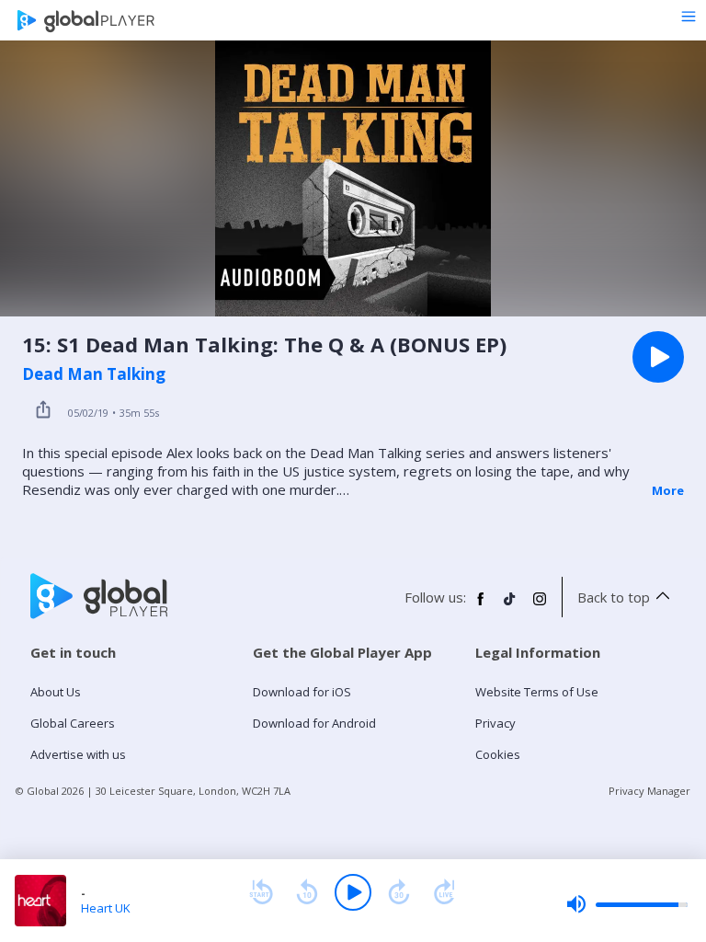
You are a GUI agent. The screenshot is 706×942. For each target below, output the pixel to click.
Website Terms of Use (536, 692)
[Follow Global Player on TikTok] (510, 606)
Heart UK (106, 908)
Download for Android (314, 723)
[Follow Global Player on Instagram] (539, 606)
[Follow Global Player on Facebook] (481, 606)
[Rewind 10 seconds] (307, 892)
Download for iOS (302, 692)
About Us (55, 692)
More (668, 490)
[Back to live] (445, 892)
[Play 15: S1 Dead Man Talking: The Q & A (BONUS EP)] (658, 357)
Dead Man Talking (93, 374)
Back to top (613, 597)
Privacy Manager (649, 791)
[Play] (353, 892)
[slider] (627, 904)
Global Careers (72, 723)
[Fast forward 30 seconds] (399, 892)
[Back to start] (261, 892)
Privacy (495, 723)
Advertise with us (78, 754)
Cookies (497, 754)
